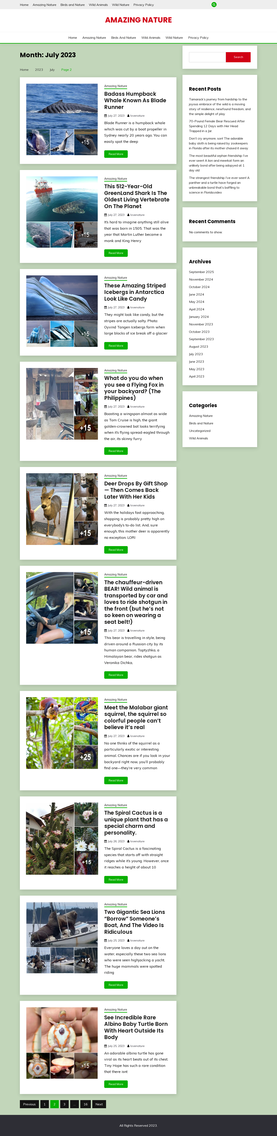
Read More (116, 154)
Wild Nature (120, 5)
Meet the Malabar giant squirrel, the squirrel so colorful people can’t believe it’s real (136, 717)
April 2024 (196, 309)
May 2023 (196, 369)
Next (99, 1104)
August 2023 (198, 346)
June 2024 (196, 294)
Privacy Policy (143, 5)
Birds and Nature (72, 5)
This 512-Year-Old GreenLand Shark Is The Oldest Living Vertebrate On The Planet (137, 196)
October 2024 (199, 287)
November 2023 (201, 324)
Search (238, 57)
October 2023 (199, 332)
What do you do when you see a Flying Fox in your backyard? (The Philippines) (134, 388)
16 (86, 1104)
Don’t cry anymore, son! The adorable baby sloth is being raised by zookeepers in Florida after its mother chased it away (218, 143)
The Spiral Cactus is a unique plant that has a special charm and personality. (136, 822)
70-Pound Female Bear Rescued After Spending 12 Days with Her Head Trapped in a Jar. (217, 126)
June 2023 (196, 361)
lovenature (137, 115)
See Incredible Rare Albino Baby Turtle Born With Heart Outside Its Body (136, 1027)
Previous (29, 1104)
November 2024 (201, 279)
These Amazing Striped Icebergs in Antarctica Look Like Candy (135, 292)
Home (24, 5)
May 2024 (196, 302)
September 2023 (201, 339)
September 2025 (201, 272)
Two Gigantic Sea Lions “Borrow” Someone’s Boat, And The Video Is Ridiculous (134, 922)
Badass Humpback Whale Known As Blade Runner (135, 100)
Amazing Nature (44, 5)
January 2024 (199, 317)
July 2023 (196, 354)
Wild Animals (98, 5)
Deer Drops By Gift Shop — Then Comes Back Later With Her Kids (136, 490)
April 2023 (196, 376)
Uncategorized (199, 431)
